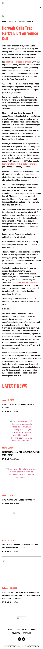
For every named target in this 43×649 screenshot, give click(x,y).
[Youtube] (23, 639)
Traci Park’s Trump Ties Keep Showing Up (18, 499)
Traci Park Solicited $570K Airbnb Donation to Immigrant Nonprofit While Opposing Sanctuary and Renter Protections (21, 595)
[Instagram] (19, 639)
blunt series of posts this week (18, 62)
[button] (34, 6)
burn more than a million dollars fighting (18, 164)
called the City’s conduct (30, 282)
